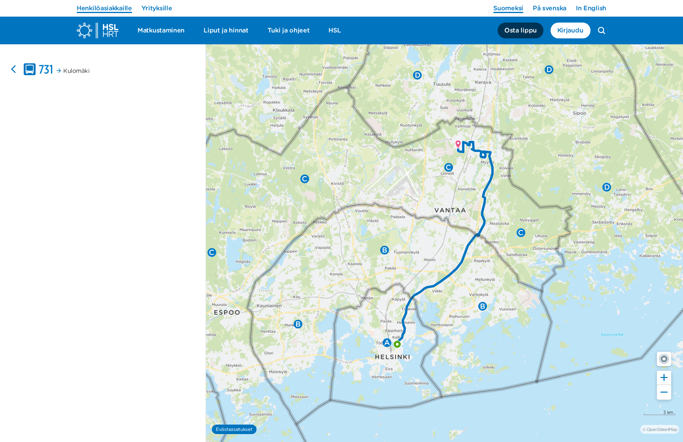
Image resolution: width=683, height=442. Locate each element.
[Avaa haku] (601, 30)
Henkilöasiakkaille (104, 8)
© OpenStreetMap (659, 429)
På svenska (549, 8)
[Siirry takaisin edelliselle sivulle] (13, 69)
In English (591, 8)
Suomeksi (508, 8)
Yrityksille (157, 8)
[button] (664, 359)
